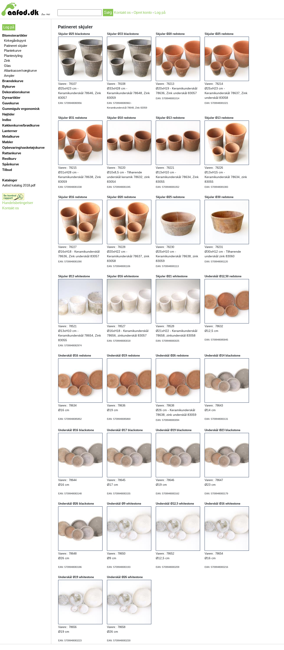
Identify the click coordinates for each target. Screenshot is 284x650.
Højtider (8, 114)
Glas (7, 65)
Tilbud (7, 170)
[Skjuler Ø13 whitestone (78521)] (80, 301)
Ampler (9, 75)
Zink (7, 60)
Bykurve (8, 86)
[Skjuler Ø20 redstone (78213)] (178, 58)
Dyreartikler (11, 97)
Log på (160, 12)
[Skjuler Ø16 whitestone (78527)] (129, 301)
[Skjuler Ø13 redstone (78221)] (178, 142)
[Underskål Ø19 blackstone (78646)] (178, 455)
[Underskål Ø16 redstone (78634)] (80, 380)
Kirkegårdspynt (15, 40)
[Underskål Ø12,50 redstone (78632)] (227, 301)
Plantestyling (13, 55)
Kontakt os (123, 12)
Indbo (6, 120)
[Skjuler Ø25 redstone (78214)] (227, 58)
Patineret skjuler (15, 46)
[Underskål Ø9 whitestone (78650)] (129, 528)
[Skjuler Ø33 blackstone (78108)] (129, 58)
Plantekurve (12, 50)
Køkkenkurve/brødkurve (20, 125)
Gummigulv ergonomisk (20, 109)
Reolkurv (9, 159)
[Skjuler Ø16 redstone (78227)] (80, 222)
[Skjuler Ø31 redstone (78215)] (80, 142)
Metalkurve (10, 136)
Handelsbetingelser (17, 203)
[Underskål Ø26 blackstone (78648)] (80, 528)
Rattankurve (11, 153)
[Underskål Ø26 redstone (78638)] (178, 380)
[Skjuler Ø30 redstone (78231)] (227, 222)
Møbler (7, 142)
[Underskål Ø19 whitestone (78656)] (80, 602)
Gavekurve (10, 103)
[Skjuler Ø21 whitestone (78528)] (178, 301)
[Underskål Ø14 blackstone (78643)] (227, 380)
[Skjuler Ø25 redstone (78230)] (178, 222)
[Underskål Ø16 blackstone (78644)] (80, 455)
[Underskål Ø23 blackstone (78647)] (227, 455)
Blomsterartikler (14, 35)
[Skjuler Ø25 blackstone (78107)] (80, 58)
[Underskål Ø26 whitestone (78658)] (129, 602)
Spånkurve (10, 164)
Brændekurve (12, 81)
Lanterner (9, 131)
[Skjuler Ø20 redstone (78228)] (129, 222)
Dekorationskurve (16, 92)
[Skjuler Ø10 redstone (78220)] (129, 142)
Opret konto (143, 12)
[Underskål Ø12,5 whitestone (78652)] (178, 528)
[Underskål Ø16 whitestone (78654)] (227, 528)
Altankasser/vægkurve (20, 70)
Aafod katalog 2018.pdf (18, 185)
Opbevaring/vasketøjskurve (23, 147)
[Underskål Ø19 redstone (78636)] (129, 380)
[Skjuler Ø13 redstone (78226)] (227, 142)
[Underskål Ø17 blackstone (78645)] (129, 455)
